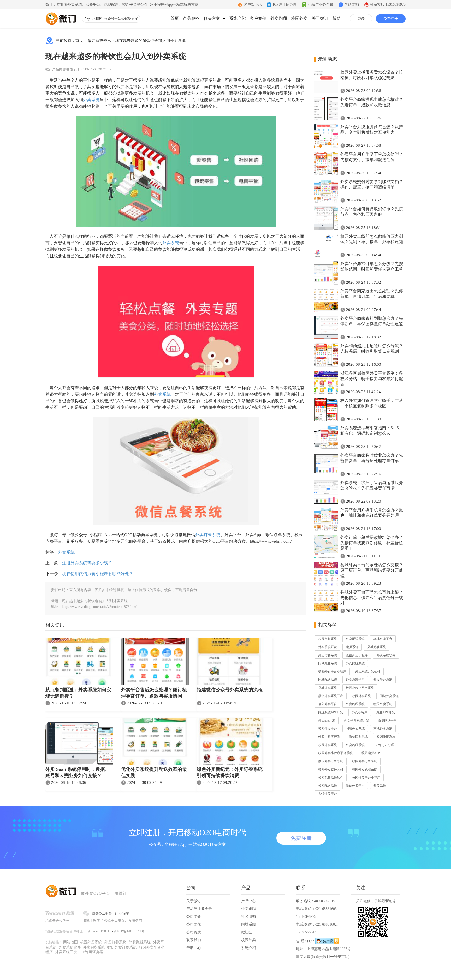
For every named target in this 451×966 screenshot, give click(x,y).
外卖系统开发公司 (367, 671)
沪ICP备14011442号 (129, 931)
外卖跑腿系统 (355, 663)
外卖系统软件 (386, 655)
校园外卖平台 (327, 728)
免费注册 (390, 19)
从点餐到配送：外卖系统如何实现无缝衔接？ (78, 693)
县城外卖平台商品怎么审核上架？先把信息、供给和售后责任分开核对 (371, 597)
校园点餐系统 (327, 639)
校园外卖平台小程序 (332, 671)
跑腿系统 (352, 647)
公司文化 (193, 924)
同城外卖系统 (389, 696)
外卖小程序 (359, 712)
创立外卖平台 (327, 704)
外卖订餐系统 (207, 535)
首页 (174, 18)
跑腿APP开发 (385, 712)
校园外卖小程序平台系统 (335, 753)
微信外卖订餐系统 (330, 761)
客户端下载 (253, 5)
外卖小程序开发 (329, 736)
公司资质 (193, 932)
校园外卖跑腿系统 (364, 769)
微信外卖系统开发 (330, 696)
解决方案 (211, 18)
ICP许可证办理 (285, 5)
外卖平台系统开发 (356, 720)
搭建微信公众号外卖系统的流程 (230, 689)
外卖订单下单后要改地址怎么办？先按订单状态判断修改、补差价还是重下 (371, 543)
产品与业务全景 (320, 5)
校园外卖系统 (361, 696)
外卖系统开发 (327, 647)
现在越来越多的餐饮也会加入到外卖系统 (150, 41)
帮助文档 (351, 5)
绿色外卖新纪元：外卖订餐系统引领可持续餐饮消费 (230, 772)
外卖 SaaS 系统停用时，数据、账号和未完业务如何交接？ (77, 772)
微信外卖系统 (382, 704)
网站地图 (70, 942)
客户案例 (258, 18)
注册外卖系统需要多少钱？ (87, 563)
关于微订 (320, 18)
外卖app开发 (326, 720)
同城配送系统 (327, 679)
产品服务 (191, 18)
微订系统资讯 (99, 41)
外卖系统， (164, 394)
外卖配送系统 (355, 639)
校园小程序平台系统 (360, 688)
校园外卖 (299, 18)
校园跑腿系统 (386, 736)
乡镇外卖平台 (327, 794)
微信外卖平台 (355, 785)
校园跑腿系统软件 (330, 777)
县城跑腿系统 (376, 647)
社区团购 (248, 917)
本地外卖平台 (382, 639)
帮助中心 (193, 948)
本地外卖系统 (382, 728)
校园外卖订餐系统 (364, 761)
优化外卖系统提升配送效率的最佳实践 (154, 772)
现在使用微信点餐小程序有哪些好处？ (97, 573)
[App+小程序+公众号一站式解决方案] (61, 18)
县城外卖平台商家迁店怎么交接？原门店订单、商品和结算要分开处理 (371, 570)
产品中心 (248, 901)
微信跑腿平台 (387, 720)
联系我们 (193, 940)
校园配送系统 (327, 785)
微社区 (246, 932)
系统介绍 (237, 18)
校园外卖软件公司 (330, 769)
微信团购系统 (358, 736)
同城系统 (248, 924)
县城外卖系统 (327, 688)
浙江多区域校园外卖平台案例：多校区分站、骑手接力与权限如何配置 (371, 378)
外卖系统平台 (355, 679)
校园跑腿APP (370, 753)
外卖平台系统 (382, 679)
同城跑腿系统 (327, 663)
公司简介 (193, 917)
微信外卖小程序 (357, 655)
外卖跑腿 (278, 18)
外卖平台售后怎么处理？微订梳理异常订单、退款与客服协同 (154, 693)
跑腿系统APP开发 (330, 712)
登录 (361, 19)
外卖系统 (91, 99)
